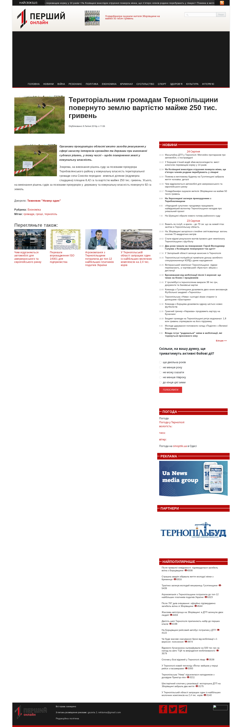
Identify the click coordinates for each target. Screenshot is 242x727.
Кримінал (126, 84)
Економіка (109, 84)
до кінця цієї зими (174, 382)
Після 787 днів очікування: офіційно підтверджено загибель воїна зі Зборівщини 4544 (188, 604)
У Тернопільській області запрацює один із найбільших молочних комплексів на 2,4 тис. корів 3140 (191, 693)
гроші (39, 214)
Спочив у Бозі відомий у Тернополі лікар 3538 (188, 659)
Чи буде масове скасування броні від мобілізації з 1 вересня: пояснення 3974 (189, 640)
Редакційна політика (67, 718)
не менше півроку (174, 377)
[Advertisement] (121, 56)
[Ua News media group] (193, 480)
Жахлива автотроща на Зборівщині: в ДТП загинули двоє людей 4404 (192, 613)
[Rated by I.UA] (220, 707)
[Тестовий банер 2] (193, 533)
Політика (92, 84)
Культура (192, 84)
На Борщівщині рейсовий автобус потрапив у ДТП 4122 (189, 631)
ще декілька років (174, 362)
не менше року (172, 367)
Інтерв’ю (208, 84)
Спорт (162, 84)
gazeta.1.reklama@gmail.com (104, 712)
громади (29, 214)
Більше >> (221, 341)
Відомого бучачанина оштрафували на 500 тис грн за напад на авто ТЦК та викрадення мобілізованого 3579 (190, 650)
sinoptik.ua (180, 446)
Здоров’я (176, 84)
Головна (34, 84)
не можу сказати (173, 372)
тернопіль (50, 214)
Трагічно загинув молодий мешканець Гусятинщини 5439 (190, 587)
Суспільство (145, 84)
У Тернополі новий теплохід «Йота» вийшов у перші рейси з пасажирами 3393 (190, 667)
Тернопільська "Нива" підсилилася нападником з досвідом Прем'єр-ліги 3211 (188, 676)
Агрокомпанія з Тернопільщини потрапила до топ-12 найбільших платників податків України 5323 (190, 595)
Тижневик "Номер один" (44, 200)
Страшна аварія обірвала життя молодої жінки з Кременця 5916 (187, 578)
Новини (48, 84)
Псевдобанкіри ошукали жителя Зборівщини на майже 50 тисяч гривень (132, 17)
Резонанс (75, 84)
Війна (61, 84)
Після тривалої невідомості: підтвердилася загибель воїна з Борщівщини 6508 (190, 569)
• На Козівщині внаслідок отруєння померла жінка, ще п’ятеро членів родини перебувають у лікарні (128, 3)
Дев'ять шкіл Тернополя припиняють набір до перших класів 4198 (191, 622)
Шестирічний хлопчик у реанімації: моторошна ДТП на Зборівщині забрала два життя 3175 (191, 685)
